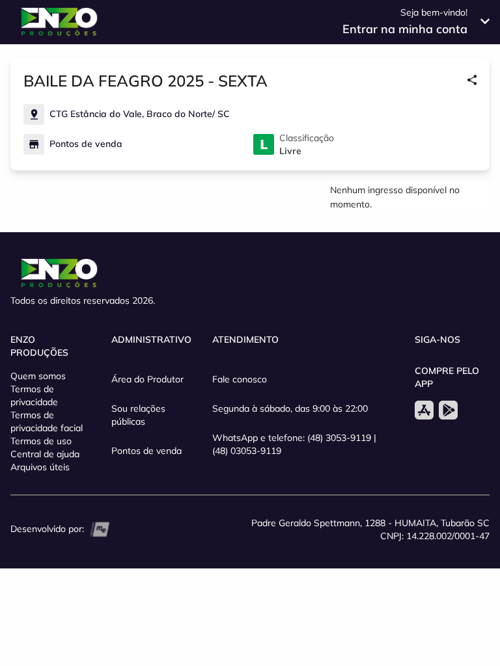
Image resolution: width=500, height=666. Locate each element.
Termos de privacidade (34, 395)
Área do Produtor (147, 379)
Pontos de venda (146, 451)
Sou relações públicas (138, 415)
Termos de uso (41, 441)
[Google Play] (448, 410)
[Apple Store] (424, 410)
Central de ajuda (44, 454)
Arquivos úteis (40, 467)
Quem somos (38, 376)
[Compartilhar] (472, 80)
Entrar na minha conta (404, 28)
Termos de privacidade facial (46, 421)
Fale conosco (239, 379)
